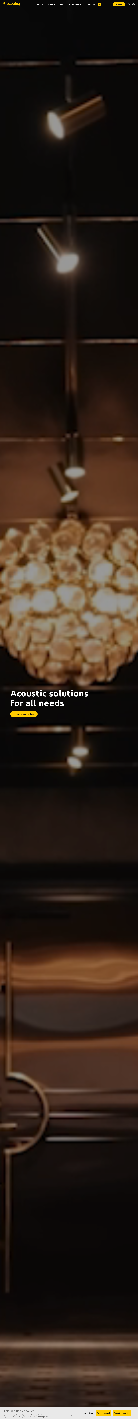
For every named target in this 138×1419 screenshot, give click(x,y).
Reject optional (103, 1413)
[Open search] (129, 4)
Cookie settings (87, 1413)
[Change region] (133, 4)
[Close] (134, 1413)
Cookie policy (42, 1417)
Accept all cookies (122, 1413)
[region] (69, 1413)
